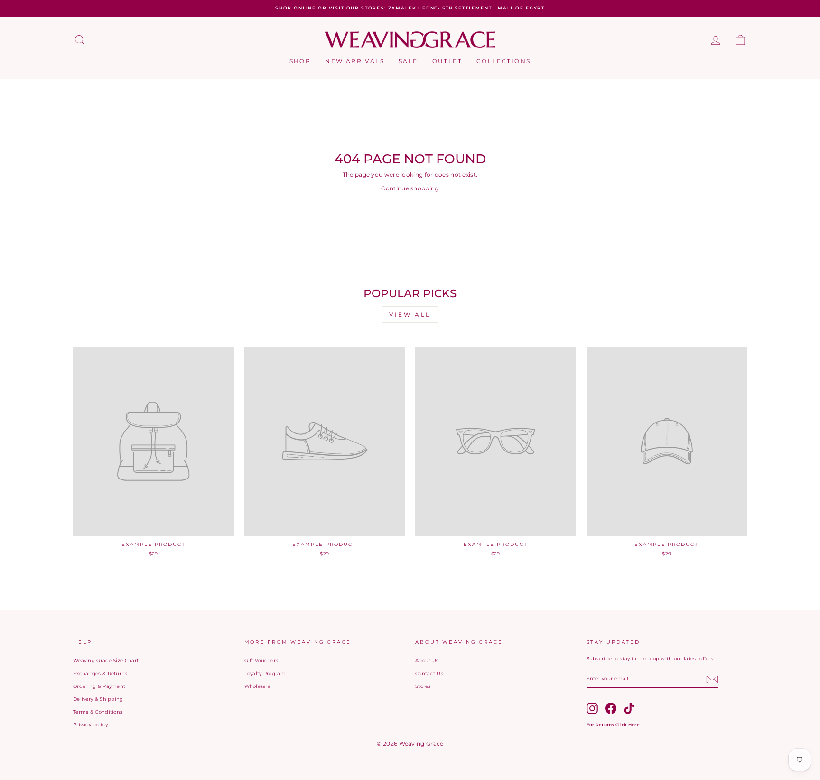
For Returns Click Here (613, 724)
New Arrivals (354, 61)
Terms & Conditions (97, 712)
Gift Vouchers (261, 661)
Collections (503, 61)
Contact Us (429, 673)
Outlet (447, 61)
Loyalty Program (265, 673)
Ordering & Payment (99, 686)
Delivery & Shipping (98, 699)
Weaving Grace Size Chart (106, 661)
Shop (300, 61)
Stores (423, 686)
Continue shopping (409, 188)
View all (410, 314)
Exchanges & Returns (100, 673)
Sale (408, 61)
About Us (426, 661)
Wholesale (257, 686)
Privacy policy (90, 725)
